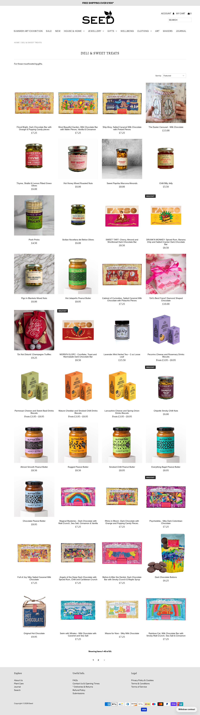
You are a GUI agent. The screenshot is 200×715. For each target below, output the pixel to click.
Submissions (78, 693)
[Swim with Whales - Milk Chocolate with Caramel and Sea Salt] (78, 609)
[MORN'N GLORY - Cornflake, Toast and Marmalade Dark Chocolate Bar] (78, 330)
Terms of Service (139, 686)
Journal (181, 31)
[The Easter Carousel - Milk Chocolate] (166, 103)
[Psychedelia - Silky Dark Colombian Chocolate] (166, 497)
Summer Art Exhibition (28, 31)
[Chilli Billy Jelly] (166, 159)
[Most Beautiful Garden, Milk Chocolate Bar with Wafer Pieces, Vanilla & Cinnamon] (78, 103)
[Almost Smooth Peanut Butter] (34, 443)
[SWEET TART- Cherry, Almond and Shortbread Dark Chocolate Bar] (122, 215)
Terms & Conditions (140, 683)
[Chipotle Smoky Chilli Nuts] (166, 386)
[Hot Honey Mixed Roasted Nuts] (78, 159)
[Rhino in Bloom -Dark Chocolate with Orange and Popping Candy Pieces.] (122, 497)
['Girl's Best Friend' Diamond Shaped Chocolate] (166, 274)
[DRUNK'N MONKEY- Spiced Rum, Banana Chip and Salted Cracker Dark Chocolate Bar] (166, 215)
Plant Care (19, 683)
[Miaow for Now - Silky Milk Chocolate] (122, 609)
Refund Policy (79, 690)
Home (17, 43)
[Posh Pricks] (34, 215)
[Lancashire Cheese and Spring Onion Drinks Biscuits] (122, 386)
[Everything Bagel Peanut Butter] (166, 443)
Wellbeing (127, 31)
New (58, 31)
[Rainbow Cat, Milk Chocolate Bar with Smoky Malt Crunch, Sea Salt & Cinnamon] (166, 609)
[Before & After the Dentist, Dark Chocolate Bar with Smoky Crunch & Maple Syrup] (122, 553)
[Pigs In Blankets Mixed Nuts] (34, 274)
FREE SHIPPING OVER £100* (98, 2)
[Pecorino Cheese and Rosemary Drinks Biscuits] (166, 330)
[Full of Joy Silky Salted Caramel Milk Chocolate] (34, 553)
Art (157, 31)
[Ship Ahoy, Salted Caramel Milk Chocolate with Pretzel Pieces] (122, 103)
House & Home (73, 31)
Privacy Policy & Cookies (142, 680)
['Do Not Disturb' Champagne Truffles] (34, 330)
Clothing (143, 31)
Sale (49, 31)
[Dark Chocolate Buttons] (166, 553)
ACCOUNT (166, 13)
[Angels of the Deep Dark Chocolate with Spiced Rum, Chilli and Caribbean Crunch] (78, 553)
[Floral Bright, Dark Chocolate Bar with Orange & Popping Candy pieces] (34, 103)
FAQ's (75, 680)
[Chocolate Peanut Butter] (34, 497)
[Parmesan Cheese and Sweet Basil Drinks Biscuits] (34, 386)
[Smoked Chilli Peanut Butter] (122, 443)
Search (17, 690)
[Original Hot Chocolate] (34, 609)
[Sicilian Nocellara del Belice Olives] (78, 215)
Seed (31, 703)
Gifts (110, 31)
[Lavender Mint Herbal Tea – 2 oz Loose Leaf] (122, 330)
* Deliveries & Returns (83, 686)
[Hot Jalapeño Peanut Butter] (78, 274)
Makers (168, 31)
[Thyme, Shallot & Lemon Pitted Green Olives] (34, 159)
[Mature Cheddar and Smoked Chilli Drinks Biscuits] (78, 386)
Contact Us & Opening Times (86, 683)
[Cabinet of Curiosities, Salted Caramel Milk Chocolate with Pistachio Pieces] (122, 274)
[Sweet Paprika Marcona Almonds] (122, 159)
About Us (18, 680)
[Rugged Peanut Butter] (78, 443)
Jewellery (94, 31)
